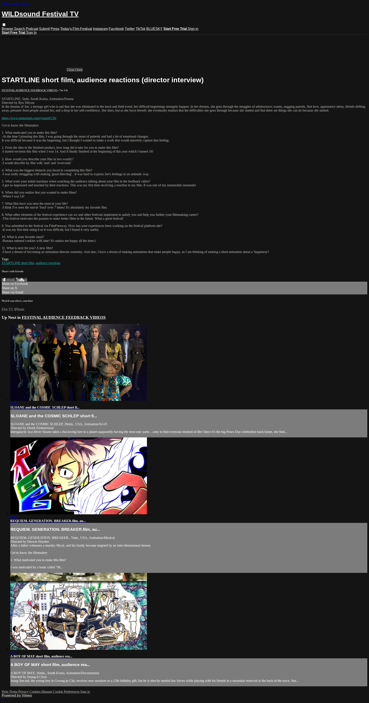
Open (79, 69)
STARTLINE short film (18, 263)
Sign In (31, 32)
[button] (4, 24)
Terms (13, 691)
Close (71, 69)
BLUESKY (154, 29)
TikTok (140, 29)
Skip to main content (15, 3)
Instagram (100, 29)
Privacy (23, 691)
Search (20, 29)
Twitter (130, 29)
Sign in (193, 29)
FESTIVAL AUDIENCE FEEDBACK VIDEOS (30, 90)
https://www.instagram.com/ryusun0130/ (29, 118)
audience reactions (48, 263)
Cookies (35, 691)
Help (5, 691)
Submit (44, 29)
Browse (8, 29)
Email (23, 279)
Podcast (32, 29)
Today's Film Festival (76, 29)
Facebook (116, 29)
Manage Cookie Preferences (60, 691)
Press (55, 29)
